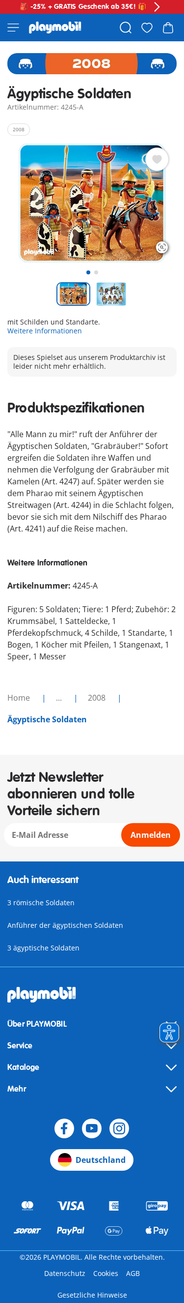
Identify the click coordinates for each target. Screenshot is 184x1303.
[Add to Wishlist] (157, 159)
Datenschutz (64, 1273)
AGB (133, 1273)
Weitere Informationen (44, 330)
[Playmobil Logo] (55, 27)
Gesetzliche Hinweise (92, 1295)
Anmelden (151, 834)
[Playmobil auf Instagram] (119, 1128)
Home (19, 697)
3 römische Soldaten (41, 902)
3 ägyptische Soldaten (43, 947)
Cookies (105, 1273)
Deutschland (101, 1160)
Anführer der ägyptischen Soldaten (65, 925)
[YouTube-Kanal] (92, 1128)
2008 (97, 697)
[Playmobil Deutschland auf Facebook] (64, 1128)
